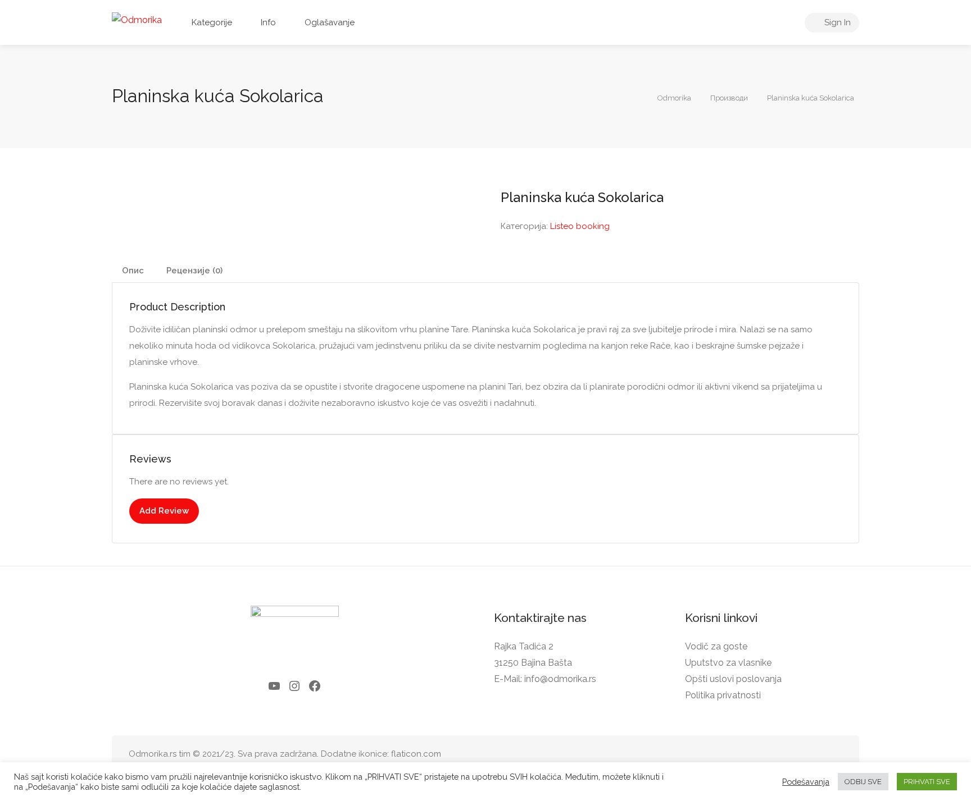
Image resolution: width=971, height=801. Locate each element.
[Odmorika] (137, 19)
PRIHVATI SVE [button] (927, 781)
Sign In (836, 22)
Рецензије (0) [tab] (194, 271)
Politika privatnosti (723, 695)
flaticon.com (416, 754)
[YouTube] (274, 686)
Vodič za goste (716, 646)
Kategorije (212, 22)
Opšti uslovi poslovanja (733, 679)
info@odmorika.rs (560, 679)
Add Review (164, 511)
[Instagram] (294, 686)
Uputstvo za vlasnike (728, 662)
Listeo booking (580, 226)
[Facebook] (314, 686)
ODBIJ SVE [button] (863, 781)
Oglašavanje (330, 22)
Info (268, 22)
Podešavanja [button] (805, 781)
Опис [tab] (133, 271)
